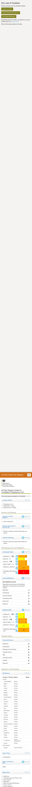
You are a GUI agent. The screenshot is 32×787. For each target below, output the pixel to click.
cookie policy (15, 21)
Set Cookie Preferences (8, 16)
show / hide (27, 500)
